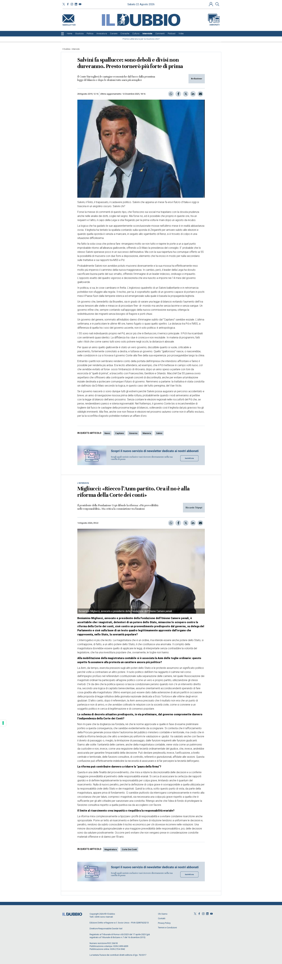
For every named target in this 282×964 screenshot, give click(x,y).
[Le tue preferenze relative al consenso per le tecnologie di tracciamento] (3, 723)
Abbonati (214, 24)
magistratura (110, 849)
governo (133, 433)
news (107, 433)
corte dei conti (129, 849)
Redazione (196, 78)
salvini (159, 433)
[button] (211, 4)
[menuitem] (69, 33)
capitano (119, 433)
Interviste (75, 49)
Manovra (147, 433)
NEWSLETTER (69, 24)
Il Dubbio (66, 49)
